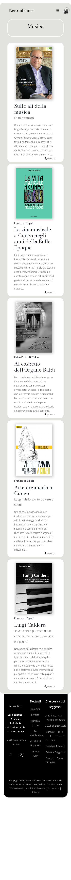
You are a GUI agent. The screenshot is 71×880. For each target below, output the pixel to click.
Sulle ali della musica (30, 109)
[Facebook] (10, 755)
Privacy (35, 792)
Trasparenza (53, 788)
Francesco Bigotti (24, 223)
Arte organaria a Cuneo (33, 490)
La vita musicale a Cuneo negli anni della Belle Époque (32, 238)
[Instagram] (21, 755)
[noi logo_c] (66, 10)
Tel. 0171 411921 (47, 784)
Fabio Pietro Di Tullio (26, 357)
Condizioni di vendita (35, 788)
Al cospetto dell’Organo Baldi (34, 367)
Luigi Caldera (30, 625)
